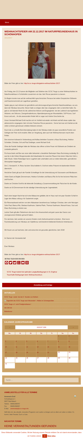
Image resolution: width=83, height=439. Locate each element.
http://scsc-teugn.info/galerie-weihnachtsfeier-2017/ (42, 83)
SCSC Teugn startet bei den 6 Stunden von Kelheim (21, 297)
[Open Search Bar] (80, 22)
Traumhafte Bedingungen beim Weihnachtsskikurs (24, 275)
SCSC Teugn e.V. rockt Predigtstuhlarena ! (17, 304)
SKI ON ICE (8, 308)
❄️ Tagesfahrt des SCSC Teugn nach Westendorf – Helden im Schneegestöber (29, 300)
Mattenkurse (8, 311)
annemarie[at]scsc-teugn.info (19, 408)
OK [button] (45, 436)
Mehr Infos (51, 436)
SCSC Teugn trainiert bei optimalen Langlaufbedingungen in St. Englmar (32, 272)
